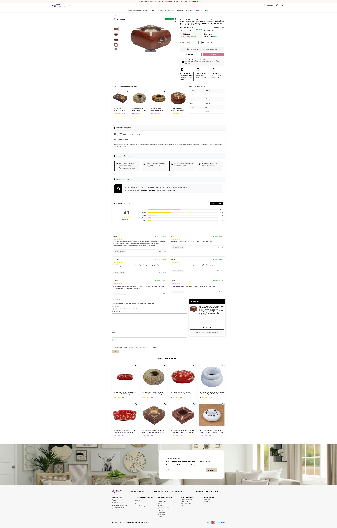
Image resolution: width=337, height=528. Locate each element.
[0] (277, 5)
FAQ (182, 505)
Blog (136, 502)
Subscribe (211, 470)
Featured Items (208, 501)
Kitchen (145, 10)
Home (113, 15)
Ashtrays (128, 15)
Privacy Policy (185, 501)
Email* (114, 340)
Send (115, 351)
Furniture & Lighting (161, 10)
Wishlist (271, 5)
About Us (137, 500)
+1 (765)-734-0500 (118, 508)
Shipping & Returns (186, 499)
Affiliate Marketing (140, 506)
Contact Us (138, 504)
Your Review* (116, 311)
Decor (130, 10)
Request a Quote (191, 54)
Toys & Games (190, 10)
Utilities (207, 10)
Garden (152, 10)
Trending (206, 503)
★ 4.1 (114, 19)
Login (282, 5)
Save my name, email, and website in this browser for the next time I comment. (136, 347)
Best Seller (207, 499)
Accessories (199, 10)
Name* (114, 332)
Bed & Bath (171, 10)
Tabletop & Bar (137, 10)
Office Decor (180, 10)
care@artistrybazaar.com (148, 190)
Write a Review (216, 203)
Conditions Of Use (186, 503)
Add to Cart (214, 54)
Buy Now (208, 327)
